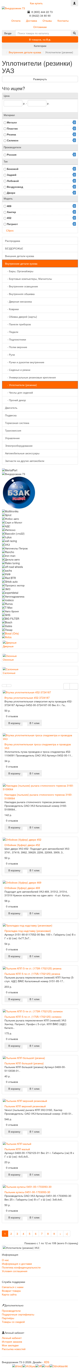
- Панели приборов (18, 324)
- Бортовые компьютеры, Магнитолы (28, 279)
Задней (11, 175)
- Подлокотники (15, 339)
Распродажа (12, 241)
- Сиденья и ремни (17, 370)
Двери (11, 192)
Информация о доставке (17, 1263)
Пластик (12, 128)
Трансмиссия (13, 430)
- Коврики (12, 309)
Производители (11, 1310)
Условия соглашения (14, 1271)
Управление (12, 438)
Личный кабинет (12, 1338)
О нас (5, 1260)
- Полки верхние (16, 347)
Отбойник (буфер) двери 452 (22, 845)
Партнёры (8, 1318)
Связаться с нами (12, 1287)
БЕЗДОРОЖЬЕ (14, 248)
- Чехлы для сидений (19, 392)
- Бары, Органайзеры (19, 271)
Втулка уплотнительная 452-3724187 (27, 697)
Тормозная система (17, 423)
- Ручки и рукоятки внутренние (24, 362)
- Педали (11, 332)
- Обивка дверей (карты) (21, 316)
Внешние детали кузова (19, 256)
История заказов (12, 1341)
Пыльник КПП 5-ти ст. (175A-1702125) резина (32, 974)
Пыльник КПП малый (17, 1149)
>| (67, 1233)
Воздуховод (15, 187)
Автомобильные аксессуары (22, 453)
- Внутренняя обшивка (20, 294)
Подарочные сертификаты (18, 1314)
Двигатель (11, 407)
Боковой (12, 169)
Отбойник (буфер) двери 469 (22, 888)
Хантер (11, 212)
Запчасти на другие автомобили (24, 461)
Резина (11, 134)
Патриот (12, 224)
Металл (12, 122)
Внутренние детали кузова (25, 52)
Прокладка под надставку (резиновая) (27, 931)
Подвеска (11, 415)
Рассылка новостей (13, 1349)
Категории (40, 46)
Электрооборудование (19, 445)
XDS (46, 1362)
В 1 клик (34, 723)
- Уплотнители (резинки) (21, 385)
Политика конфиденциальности (21, 1267)
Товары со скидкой (13, 1322)
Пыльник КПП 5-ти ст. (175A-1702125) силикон (32, 1016)
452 (9, 218)
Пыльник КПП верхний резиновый (25, 1106)
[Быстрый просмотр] (25, 721)
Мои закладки (10, 1345)
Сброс (10, 230)
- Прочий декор (15, 400)
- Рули (10, 354)
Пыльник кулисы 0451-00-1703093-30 (27, 1192)
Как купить (36, 3)
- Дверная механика (18, 301)
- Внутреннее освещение (21, 286)
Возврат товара (11, 1290)
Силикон (12, 140)
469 (9, 206)
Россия (11, 154)
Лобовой (13, 181)
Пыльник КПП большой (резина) (24, 1063)
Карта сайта (9, 1294)
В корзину (13, 723)
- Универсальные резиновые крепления (30, 377)
